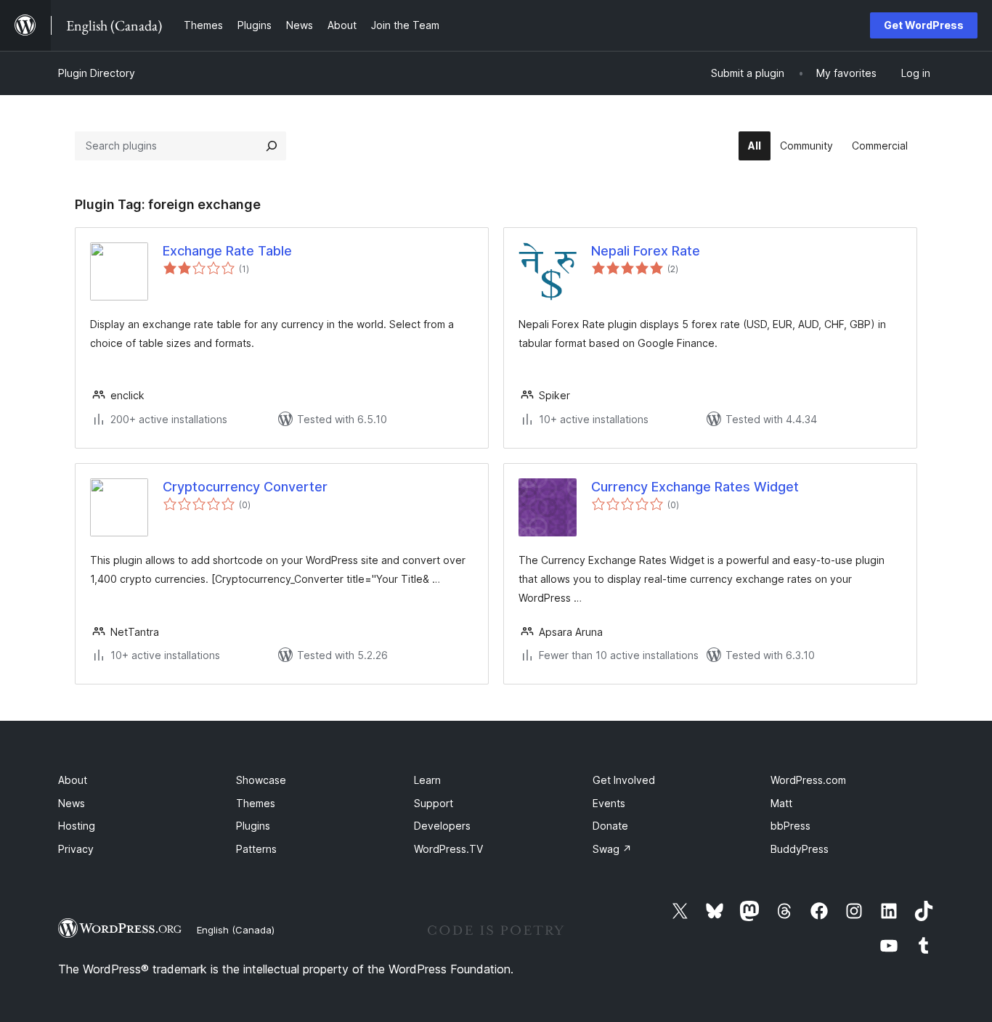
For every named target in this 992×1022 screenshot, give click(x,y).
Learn (427, 780)
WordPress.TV (448, 849)
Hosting (76, 825)
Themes (255, 803)
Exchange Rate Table (227, 250)
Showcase (261, 780)
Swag (612, 849)
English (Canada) (236, 930)
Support (433, 803)
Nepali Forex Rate (645, 250)
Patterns (256, 849)
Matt (781, 803)
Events (609, 803)
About (72, 780)
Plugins (253, 825)
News (71, 803)
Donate (610, 825)
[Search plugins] (271, 145)
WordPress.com (808, 780)
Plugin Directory (96, 73)
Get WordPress (924, 25)
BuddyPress (800, 849)
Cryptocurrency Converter (245, 486)
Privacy (76, 849)
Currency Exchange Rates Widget (695, 486)
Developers (442, 825)
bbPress (790, 825)
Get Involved (624, 780)
